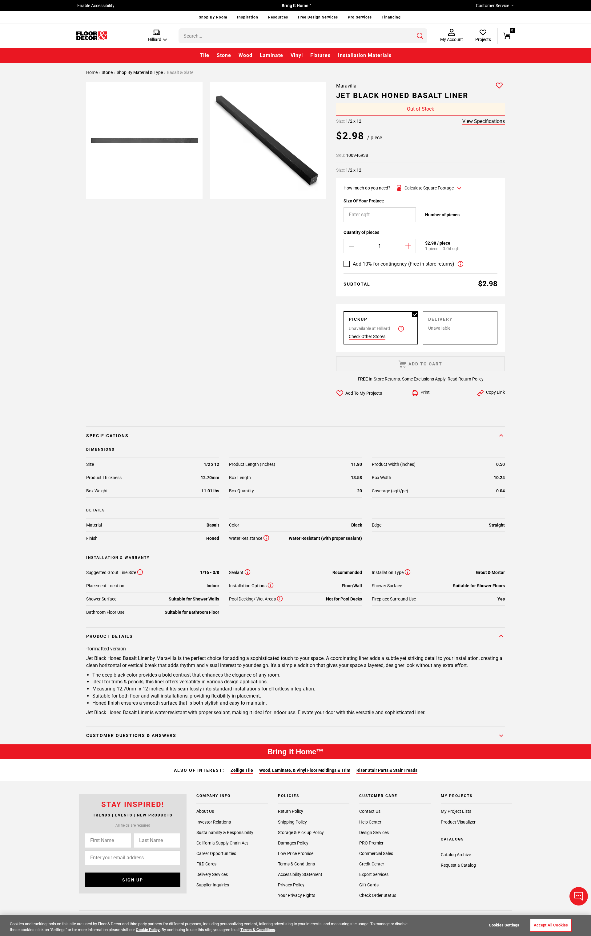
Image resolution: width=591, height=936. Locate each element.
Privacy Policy (291, 884)
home (92, 72)
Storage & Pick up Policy (301, 832)
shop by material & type (140, 72)
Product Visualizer (458, 821)
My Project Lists (456, 811)
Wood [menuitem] (245, 55)
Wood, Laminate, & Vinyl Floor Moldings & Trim (304, 770)
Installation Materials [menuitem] (365, 55)
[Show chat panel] (578, 896)
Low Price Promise (295, 853)
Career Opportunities (216, 853)
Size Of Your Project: (364, 200)
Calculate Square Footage (429, 187)
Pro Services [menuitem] (360, 17)
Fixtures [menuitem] (320, 55)
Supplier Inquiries (212, 884)
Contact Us (369, 811)
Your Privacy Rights (296, 895)
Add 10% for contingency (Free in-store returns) (403, 264)
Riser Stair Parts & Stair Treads (386, 770)
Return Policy (290, 811)
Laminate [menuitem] (271, 55)
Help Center (370, 821)
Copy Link (495, 392)
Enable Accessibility (96, 5)
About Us (205, 811)
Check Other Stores (367, 336)
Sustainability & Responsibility (224, 832)
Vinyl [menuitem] (297, 55)
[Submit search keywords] (419, 35)
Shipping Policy (292, 821)
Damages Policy (293, 842)
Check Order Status (377, 895)
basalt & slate (180, 72)
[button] (156, 36)
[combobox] (303, 35)
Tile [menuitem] (204, 55)
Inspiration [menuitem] (247, 17)
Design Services (374, 832)
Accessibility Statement (300, 874)
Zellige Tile (242, 770)
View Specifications (483, 121)
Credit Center (371, 863)
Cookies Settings (504, 925)
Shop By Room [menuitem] (213, 17)
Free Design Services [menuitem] (318, 17)
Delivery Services (212, 874)
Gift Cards (369, 884)
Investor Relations (213, 821)
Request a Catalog (458, 865)
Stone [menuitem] (224, 55)
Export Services (373, 874)
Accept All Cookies (551, 925)
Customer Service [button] (492, 5)
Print (425, 392)
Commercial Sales (376, 853)
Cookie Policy (148, 929)
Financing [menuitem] (391, 17)
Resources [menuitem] (278, 17)
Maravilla (346, 86)
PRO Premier (371, 842)
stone (108, 72)
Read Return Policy (466, 378)
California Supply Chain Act (222, 842)
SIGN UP (132, 879)
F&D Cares (206, 863)
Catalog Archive (456, 854)
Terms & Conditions (296, 863)
